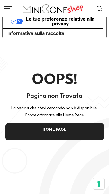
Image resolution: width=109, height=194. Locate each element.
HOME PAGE (54, 129)
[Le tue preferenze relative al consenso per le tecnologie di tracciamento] (98, 183)
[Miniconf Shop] (53, 8)
